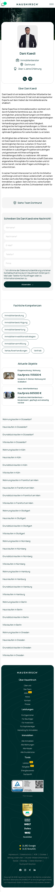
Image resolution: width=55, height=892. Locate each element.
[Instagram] (25, 870)
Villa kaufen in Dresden (13, 655)
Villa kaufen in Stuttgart (14, 533)
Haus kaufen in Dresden (14, 640)
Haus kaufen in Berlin (13, 609)
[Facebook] (20, 870)
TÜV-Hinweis (27, 796)
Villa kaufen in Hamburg (14, 594)
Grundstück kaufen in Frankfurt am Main (21, 495)
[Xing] (30, 870)
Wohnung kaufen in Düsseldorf (17, 419)
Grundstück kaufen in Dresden (17, 647)
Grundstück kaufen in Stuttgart (17, 525)
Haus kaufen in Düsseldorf (15, 426)
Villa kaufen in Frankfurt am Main (18, 503)
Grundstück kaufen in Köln (15, 465)
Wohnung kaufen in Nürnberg (16, 541)
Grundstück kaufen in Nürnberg (17, 556)
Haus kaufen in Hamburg (14, 579)
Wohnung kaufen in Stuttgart (16, 510)
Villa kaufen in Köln (11, 472)
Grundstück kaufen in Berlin (16, 617)
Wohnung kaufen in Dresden (16, 632)
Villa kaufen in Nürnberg (14, 563)
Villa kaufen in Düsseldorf (14, 442)
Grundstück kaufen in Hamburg (17, 586)
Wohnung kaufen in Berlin (15, 602)
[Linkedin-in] (34, 870)
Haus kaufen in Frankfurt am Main (18, 487)
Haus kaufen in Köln (12, 457)
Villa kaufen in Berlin (12, 624)
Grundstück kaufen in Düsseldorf (18, 434)
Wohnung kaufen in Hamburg (16, 571)
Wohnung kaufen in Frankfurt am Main (20, 480)
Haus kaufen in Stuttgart (14, 518)
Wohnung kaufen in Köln (14, 449)
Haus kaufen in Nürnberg (14, 548)
